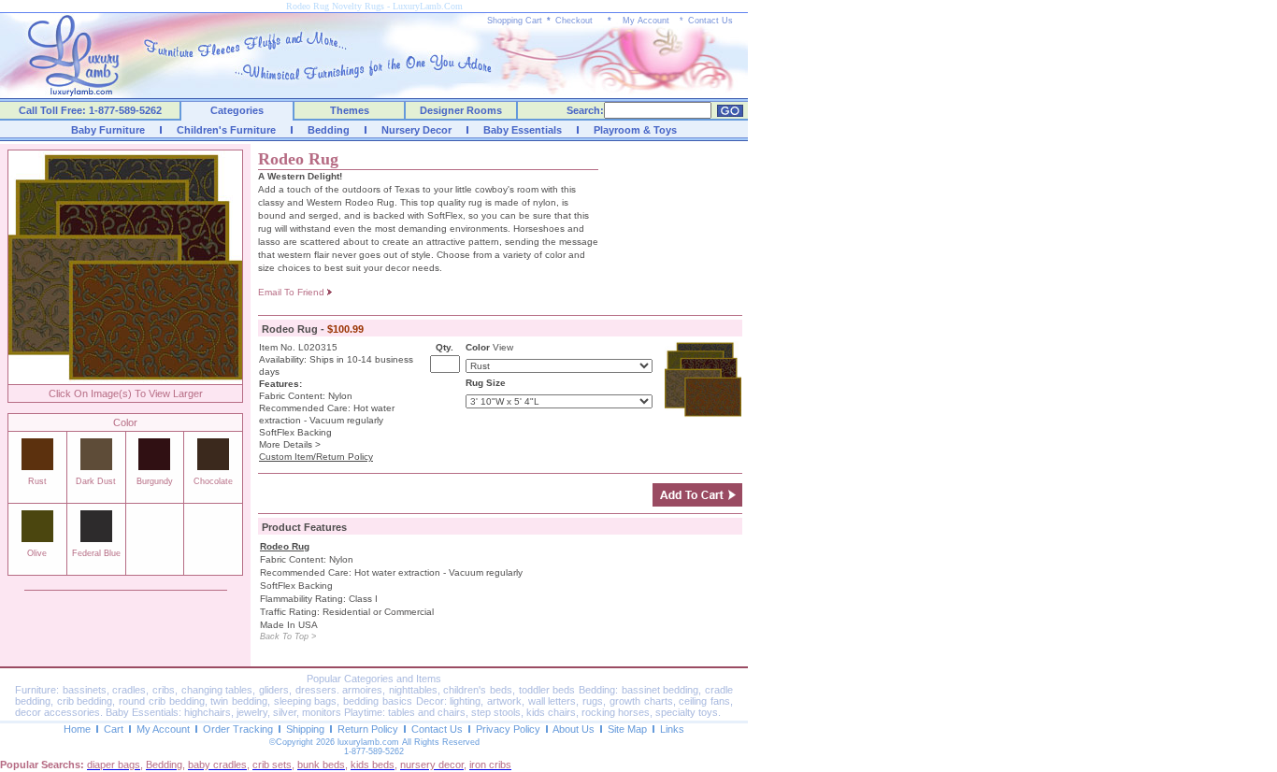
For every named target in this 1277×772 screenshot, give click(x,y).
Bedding (329, 130)
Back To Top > (288, 636)
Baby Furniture (108, 130)
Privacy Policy (508, 729)
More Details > (290, 444)
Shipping (305, 729)
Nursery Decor (416, 130)
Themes (349, 110)
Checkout (574, 20)
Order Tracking (238, 729)
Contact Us (710, 20)
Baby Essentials (522, 130)
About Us (573, 729)
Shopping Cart (514, 20)
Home (77, 729)
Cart (113, 729)
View (503, 347)
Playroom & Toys (635, 130)
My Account (646, 20)
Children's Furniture (226, 130)
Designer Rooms (461, 110)
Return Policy (367, 729)
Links (672, 729)
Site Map (627, 729)
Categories (237, 110)
